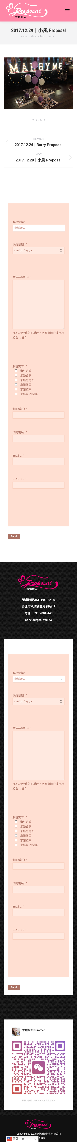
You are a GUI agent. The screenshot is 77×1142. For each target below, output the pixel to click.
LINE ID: (20, 479)
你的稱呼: (20, 409)
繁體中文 (18, 1138)
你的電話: (20, 432)
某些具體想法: (22, 277)
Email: (18, 455)
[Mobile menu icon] (67, 10)
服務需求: (20, 366)
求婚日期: (20, 244)
